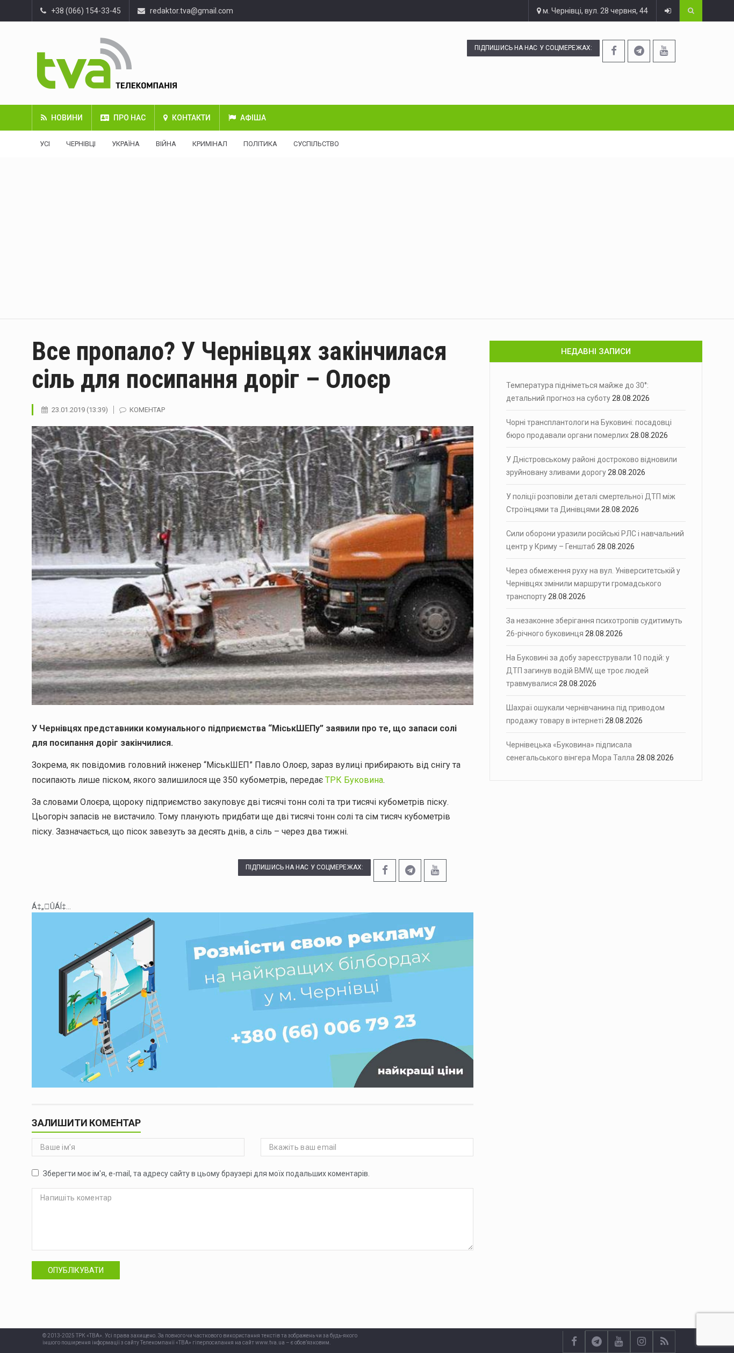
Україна (126, 144)
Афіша (253, 117)
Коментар (147, 410)
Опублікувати (76, 1270)
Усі (45, 144)
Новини (67, 117)
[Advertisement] (367, 238)
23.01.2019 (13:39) (80, 410)
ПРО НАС (129, 117)
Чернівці (81, 144)
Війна (166, 144)
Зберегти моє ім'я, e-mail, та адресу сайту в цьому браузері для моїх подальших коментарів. (206, 1173)
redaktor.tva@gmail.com (191, 10)
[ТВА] (162, 63)
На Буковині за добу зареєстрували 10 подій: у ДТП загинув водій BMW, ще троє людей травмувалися (588, 670)
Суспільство (316, 144)
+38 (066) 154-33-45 (83, 10)
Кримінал (209, 144)
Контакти (191, 117)
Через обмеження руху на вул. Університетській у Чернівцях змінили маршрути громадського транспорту (593, 583)
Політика (260, 144)
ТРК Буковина (354, 780)
